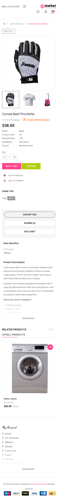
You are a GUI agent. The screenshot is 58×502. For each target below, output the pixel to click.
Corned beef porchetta (37, 24)
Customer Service (13, 463)
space (11, 198)
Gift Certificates (12, 438)
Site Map (9, 459)
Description (29, 214)
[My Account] (45, 13)
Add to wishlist (15, 175)
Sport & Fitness (16, 24)
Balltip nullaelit (10, 399)
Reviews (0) (29, 223)
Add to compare (16, 181)
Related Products (14, 329)
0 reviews (16, 120)
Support (8, 455)
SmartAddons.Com (38, 484)
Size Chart (29, 231)
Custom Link (10, 451)
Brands (8, 434)
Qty (3, 152)
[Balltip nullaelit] (29, 368)
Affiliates (9, 442)
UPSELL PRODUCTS (13, 334)
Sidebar (9, 31)
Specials (8, 446)
